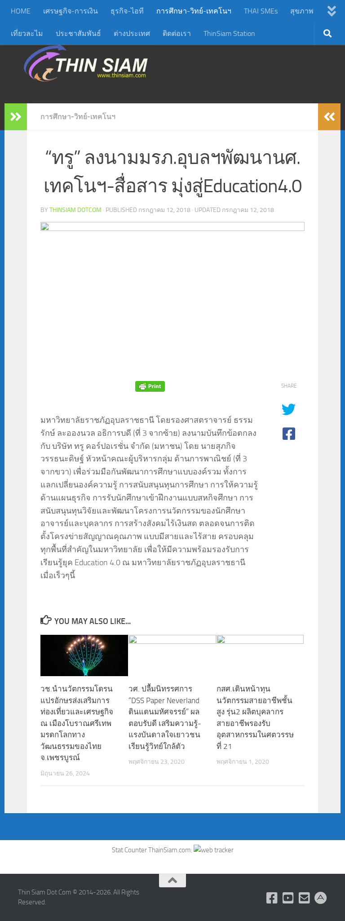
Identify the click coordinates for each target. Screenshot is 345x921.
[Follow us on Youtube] (288, 898)
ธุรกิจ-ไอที (127, 11)
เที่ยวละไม (27, 33)
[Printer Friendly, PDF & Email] (150, 386)
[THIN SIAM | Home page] (86, 62)
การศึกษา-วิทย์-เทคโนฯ (193, 11)
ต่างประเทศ (132, 33)
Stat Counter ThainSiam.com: (153, 850)
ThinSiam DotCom (75, 210)
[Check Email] (304, 898)
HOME (21, 11)
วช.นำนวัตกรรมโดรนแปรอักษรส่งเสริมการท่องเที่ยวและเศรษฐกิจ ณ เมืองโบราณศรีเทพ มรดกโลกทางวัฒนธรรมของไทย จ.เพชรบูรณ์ (76, 723)
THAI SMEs (261, 11)
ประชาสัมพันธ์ (78, 33)
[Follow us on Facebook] (272, 898)
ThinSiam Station (229, 33)
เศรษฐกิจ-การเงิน (70, 11)
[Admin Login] (320, 898)
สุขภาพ (302, 11)
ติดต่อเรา (177, 33)
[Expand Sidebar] (15, 116)
